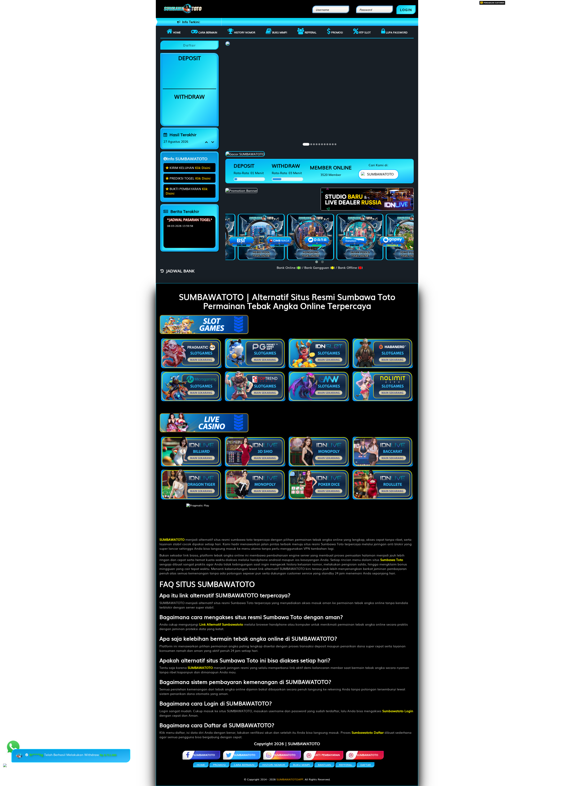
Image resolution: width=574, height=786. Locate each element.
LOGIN (406, 9)
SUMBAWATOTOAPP (289, 779)
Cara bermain (207, 32)
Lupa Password (396, 32)
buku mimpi (301, 765)
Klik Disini (202, 167)
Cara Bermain (244, 765)
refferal (345, 765)
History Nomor (244, 32)
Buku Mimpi (279, 32)
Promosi (336, 32)
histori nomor (273, 765)
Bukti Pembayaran (326, 755)
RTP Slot (365, 32)
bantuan (324, 765)
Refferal (310, 32)
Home (176, 32)
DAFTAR (365, 765)
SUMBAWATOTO (204, 755)
